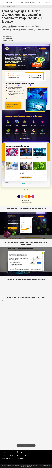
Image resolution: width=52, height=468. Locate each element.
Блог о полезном (28, 466)
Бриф (30, 2)
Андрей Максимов (8, 2)
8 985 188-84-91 (22, 455)
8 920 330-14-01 (47, 2)
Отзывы (33, 2)
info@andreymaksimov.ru (6, 458)
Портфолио (26, 2)
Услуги (22, 2)
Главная (3, 6)
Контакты (38, 2)
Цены (19, 2)
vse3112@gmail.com (20, 458)
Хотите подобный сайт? (26, 445)
